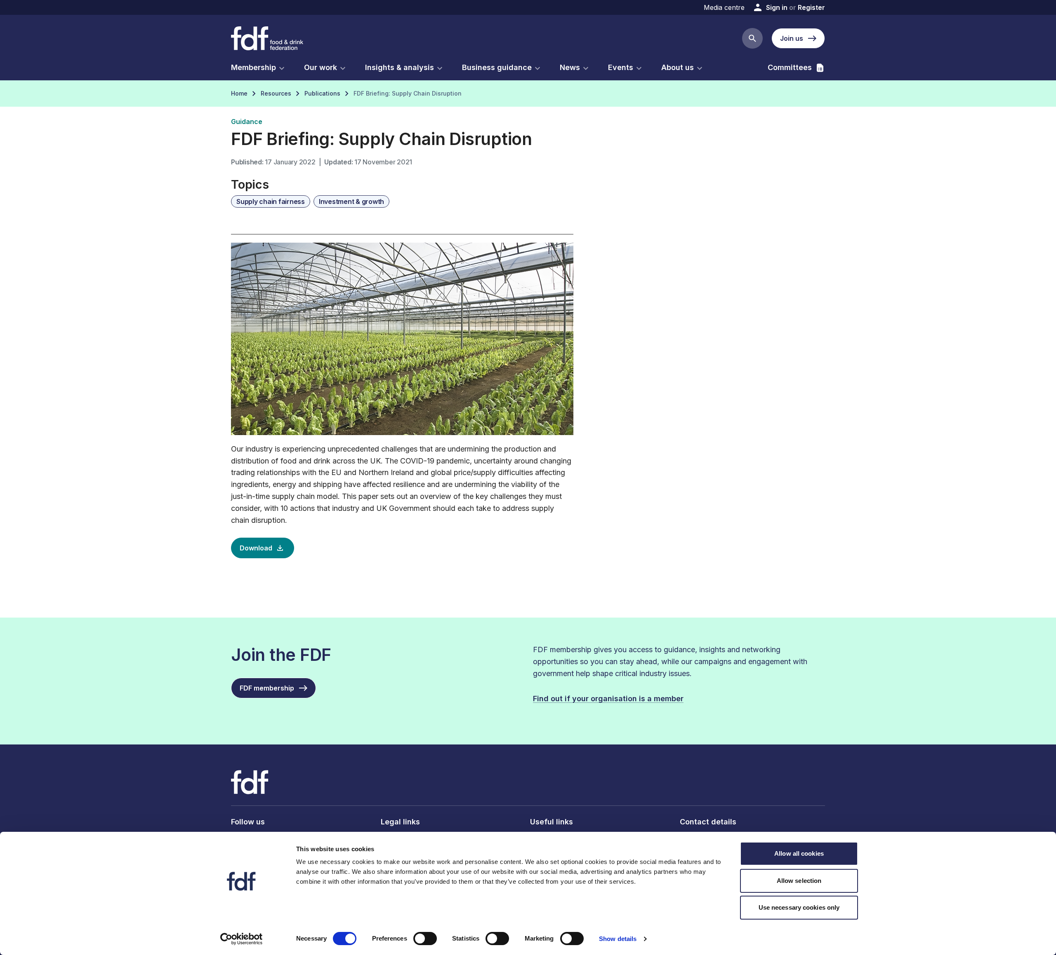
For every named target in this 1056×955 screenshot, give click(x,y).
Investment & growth (351, 201)
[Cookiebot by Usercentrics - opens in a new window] (241, 939)
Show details (617, 938)
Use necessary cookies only (799, 907)
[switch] (425, 938)
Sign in (776, 7)
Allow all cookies (799, 853)
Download (256, 548)
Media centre (724, 7)
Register (811, 7)
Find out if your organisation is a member (608, 698)
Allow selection (799, 880)
